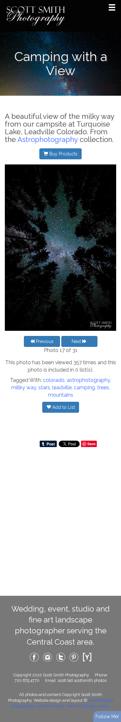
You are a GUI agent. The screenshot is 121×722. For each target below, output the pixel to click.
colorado (54, 380)
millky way (23, 387)
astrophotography (88, 380)
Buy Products (62, 153)
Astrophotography (47, 139)
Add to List (63, 407)
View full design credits (87, 706)
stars (44, 387)
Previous (44, 341)
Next (77, 341)
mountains (60, 395)
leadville (62, 387)
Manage (112, 3)
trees (103, 387)
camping (84, 387)
